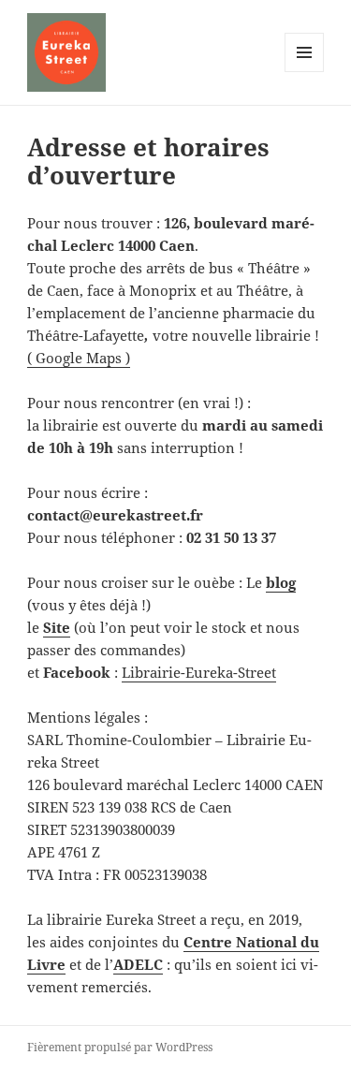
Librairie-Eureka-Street (199, 672)
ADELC (138, 964)
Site (56, 627)
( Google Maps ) (78, 357)
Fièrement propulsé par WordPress (119, 1047)
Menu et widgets (304, 71)
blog (281, 582)
